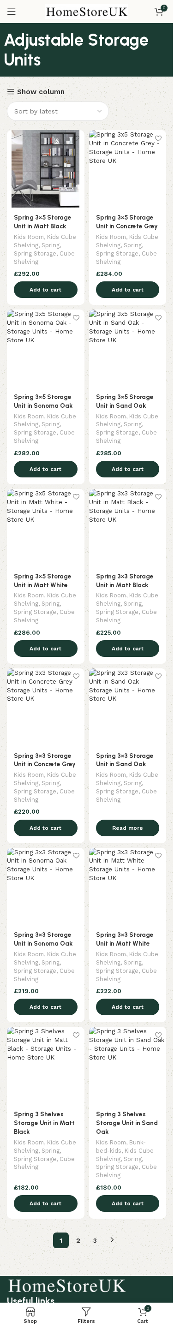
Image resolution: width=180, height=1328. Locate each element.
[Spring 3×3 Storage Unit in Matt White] (128, 886)
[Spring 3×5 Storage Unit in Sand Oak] (128, 348)
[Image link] (67, 1284)
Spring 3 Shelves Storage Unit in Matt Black (44, 1122)
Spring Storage (35, 253)
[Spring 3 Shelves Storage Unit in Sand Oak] (128, 1065)
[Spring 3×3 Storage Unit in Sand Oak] (128, 707)
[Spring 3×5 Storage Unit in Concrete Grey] (128, 169)
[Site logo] (86, 11)
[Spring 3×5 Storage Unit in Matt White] (45, 527)
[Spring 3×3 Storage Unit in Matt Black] (128, 527)
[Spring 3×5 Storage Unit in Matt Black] (45, 169)
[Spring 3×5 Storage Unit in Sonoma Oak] (45, 348)
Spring (51, 245)
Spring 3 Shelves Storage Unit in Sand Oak (127, 1122)
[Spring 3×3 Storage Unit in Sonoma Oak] (45, 886)
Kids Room (29, 236)
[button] (46, 289)
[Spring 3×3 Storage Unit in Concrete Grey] (45, 707)
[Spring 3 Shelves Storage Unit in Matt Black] (45, 1065)
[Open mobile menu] (11, 11)
